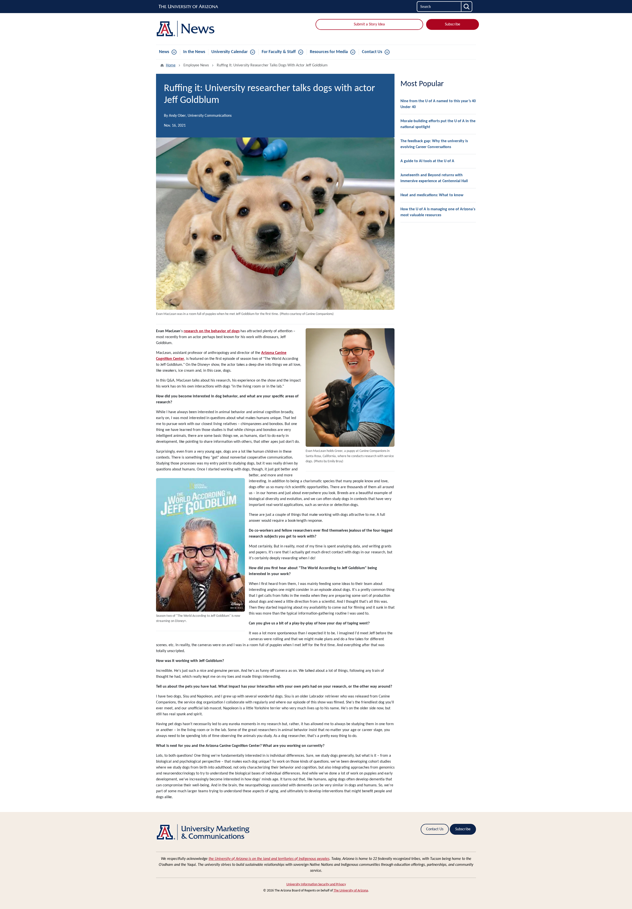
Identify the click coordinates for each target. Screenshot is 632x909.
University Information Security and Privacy (316, 884)
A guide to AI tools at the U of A (427, 161)
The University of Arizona (351, 890)
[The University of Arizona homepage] (188, 6)
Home (171, 65)
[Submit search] (466, 6)
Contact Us (372, 52)
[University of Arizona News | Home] (207, 29)
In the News (194, 52)
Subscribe (452, 24)
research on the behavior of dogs (211, 331)
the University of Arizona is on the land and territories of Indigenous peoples (269, 859)
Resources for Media (329, 52)
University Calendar (229, 52)
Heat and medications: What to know (431, 195)
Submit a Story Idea (369, 24)
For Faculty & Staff (279, 52)
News (164, 52)
